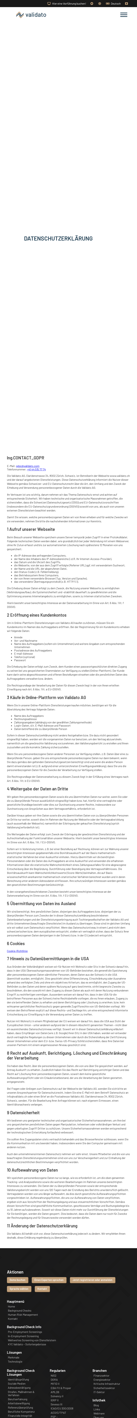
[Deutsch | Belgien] (100, 3)
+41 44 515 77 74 (36, 469)
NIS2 (53, 1375)
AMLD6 (55, 1392)
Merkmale (13, 1357)
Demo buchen (17, 1279)
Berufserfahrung (17, 1399)
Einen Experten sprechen (49, 1279)
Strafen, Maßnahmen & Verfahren (21, 1393)
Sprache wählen (19, 1288)
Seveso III (56, 1404)
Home (11, 1306)
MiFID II (55, 1383)
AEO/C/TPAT (58, 1412)
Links (96, 1409)
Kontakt (42, 1288)
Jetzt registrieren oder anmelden (92, 1279)
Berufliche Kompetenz (21, 1411)
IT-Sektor (99, 1392)
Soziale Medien (17, 1383)
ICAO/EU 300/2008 (62, 1408)
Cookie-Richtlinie (17, 951)
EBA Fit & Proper (61, 1388)
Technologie (15, 1361)
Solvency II (57, 1396)
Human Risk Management (23, 1314)
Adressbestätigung (19, 1387)
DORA (54, 1379)
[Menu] (124, 15)
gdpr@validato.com (27, 466)
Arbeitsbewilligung (19, 1403)
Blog (96, 1405)
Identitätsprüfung (18, 1379)
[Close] (127, 3)
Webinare (99, 1413)
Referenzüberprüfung (20, 1407)
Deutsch (115, 3)
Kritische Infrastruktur (106, 1383)
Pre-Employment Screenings (25, 1331)
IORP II (55, 1400)
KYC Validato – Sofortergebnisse (27, 1344)
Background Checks (19, 1310)
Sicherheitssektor (104, 1388)
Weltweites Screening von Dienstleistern (32, 1340)
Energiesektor (101, 1379)
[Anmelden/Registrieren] (92, 3)
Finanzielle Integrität (20, 1415)
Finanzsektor (101, 1375)
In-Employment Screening (23, 1336)
